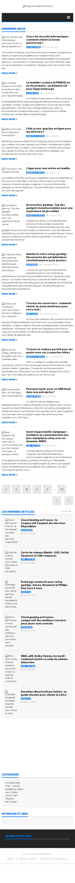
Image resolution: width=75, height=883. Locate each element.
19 (61, 489)
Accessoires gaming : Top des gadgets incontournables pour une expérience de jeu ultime (49, 208)
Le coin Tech (32, 93)
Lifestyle (26, 592)
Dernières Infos (13, 29)
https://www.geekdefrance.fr (38, 854)
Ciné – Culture (12, 786)
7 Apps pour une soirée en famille (48, 168)
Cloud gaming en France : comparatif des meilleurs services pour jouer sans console (43, 620)
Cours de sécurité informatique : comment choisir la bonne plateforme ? (47, 39)
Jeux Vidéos (32, 265)
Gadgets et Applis (35, 136)
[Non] (51, 881)
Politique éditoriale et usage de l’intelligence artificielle (37, 869)
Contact (10, 859)
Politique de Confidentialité (52, 859)
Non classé (32, 314)
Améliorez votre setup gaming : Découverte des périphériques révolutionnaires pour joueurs (46, 257)
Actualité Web (33, 47)
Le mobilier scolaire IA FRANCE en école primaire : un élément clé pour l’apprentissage (48, 85)
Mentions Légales (27, 859)
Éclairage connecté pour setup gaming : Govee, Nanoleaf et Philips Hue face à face (44, 585)
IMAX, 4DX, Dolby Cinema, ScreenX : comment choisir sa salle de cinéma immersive (44, 659)
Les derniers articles (18, 512)
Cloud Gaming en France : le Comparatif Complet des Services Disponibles (43, 523)
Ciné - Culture (33, 446)
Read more (8, 73)
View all (64, 511)
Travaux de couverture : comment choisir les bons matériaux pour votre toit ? (48, 306)
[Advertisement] (37, 746)
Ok (46, 880)
